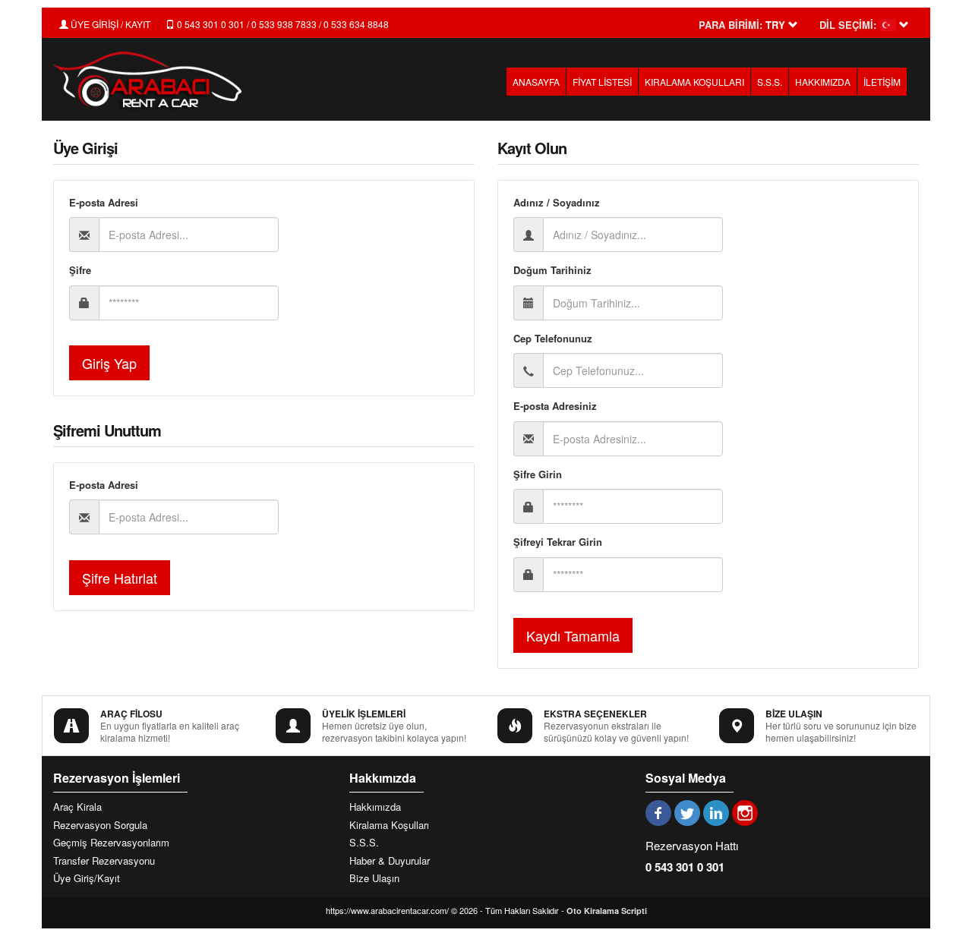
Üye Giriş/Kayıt (86, 878)
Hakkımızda (375, 807)
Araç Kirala (77, 807)
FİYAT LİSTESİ (602, 81)
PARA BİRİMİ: (730, 25)
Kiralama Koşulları (389, 825)
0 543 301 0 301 (684, 867)
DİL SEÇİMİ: (847, 25)
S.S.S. (769, 81)
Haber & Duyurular (389, 861)
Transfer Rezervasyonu (104, 861)
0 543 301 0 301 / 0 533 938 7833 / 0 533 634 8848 (282, 23)
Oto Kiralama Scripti (606, 910)
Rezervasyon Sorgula (100, 825)
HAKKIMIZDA (822, 81)
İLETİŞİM (882, 81)
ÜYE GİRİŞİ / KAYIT (109, 23)
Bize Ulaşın (374, 878)
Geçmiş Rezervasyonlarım (111, 842)
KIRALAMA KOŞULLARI (694, 81)
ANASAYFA (536, 81)
